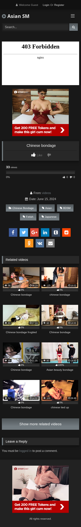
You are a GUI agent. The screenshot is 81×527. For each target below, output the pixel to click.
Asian (48, 208)
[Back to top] (69, 515)
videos (46, 193)
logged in (25, 450)
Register (59, 4)
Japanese (51, 216)
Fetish (29, 216)
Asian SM (18, 16)
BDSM (67, 208)
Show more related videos (40, 424)
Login (46, 4)
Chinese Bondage (23, 208)
